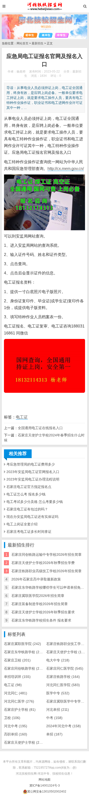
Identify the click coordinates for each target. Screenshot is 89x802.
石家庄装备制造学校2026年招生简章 (39, 604)
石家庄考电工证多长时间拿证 (28, 532)
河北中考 (15, 726)
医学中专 (57, 693)
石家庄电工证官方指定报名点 (28, 487)
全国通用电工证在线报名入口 (40, 428)
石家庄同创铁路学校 (24, 668)
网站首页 (22, 43)
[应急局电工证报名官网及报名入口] (44, 6)
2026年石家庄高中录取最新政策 (36, 579)
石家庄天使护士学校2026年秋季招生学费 (43, 563)
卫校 (12, 718)
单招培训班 (17, 677)
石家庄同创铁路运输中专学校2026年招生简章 (46, 555)
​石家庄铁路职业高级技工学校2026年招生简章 (46, 571)
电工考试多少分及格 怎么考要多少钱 (34, 502)
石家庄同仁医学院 (64, 668)
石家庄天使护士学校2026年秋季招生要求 (43, 612)
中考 (54, 718)
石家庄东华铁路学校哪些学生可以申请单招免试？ (49, 587)
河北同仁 (15, 693)
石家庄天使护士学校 (66, 652)
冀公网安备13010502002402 (46, 791)
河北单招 (57, 710)
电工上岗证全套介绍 (22, 524)
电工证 (22, 417)
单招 (54, 734)
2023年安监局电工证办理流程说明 (32, 479)
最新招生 (38, 43)
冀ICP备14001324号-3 (44, 785)
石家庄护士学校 (20, 710)
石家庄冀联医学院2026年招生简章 (37, 596)
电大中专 (57, 660)
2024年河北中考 (63, 726)
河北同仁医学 (19, 701)
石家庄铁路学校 (63, 677)
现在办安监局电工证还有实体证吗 (32, 517)
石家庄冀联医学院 (22, 644)
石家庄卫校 (17, 660)
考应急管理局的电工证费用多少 (30, 464)
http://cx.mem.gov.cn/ (65, 168)
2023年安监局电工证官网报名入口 (32, 472)
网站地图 (44, 779)
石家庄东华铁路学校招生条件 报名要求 (41, 620)
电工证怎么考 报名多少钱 (25, 494)
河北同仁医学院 (63, 685)
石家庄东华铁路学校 (24, 652)
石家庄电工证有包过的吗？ (27, 509)
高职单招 (15, 734)
